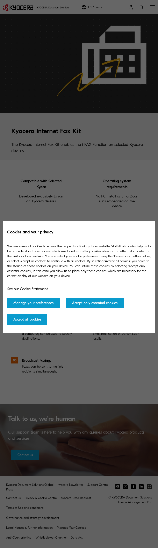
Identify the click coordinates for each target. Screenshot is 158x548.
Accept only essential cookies (94, 303)
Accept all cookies (27, 319)
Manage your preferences (33, 303)
